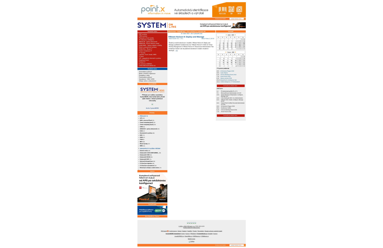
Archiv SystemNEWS (152, 108)
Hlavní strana (172, 31)
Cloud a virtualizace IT (145, 51)
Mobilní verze (191, 239)
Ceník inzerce (173, 231)
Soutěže (189, 231)
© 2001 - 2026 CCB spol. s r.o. (187, 226)
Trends (195, 231)
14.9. (218, 95)
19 (231, 44)
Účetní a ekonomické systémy (148, 47)
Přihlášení (193, 233)
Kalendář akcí (181, 31)
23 (219, 46)
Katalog (184, 231)
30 (219, 48)
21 (239, 44)
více (177, 50)
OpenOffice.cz (188, 236)
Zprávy (179, 231)
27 (235, 46)
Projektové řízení (144, 60)
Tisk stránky (200, 231)
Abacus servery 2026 (226, 78)
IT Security (142, 53)
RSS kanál (164, 231)
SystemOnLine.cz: (202, 233)
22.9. (218, 103)
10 (223, 43)
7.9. (218, 93)
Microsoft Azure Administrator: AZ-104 (231, 93)
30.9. (218, 108)
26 (231, 46)
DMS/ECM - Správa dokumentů (148, 41)
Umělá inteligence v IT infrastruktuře (230, 82)
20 (235, 44)
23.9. (218, 71)
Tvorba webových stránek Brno (191, 227)
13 (235, 43)
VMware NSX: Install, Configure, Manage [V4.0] (232, 100)
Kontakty (210, 233)
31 (223, 48)
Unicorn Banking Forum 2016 (228, 74)
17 (223, 44)
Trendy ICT (142, 62)
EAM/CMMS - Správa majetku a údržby (150, 45)
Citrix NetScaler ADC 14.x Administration (232, 98)
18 (227, 44)
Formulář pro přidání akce (230, 85)
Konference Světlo (226, 108)
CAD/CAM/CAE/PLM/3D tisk (147, 65)
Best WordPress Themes (152, 216)
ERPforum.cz (196, 236)
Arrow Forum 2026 (225, 76)
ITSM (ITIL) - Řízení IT (145, 49)
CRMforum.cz (205, 236)
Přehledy (151, 113)
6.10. (218, 74)
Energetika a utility (144, 75)
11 (227, 43)
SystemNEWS (152, 84)
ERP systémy (143, 34)
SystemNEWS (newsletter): (173, 233)
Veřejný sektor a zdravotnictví (147, 81)
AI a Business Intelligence (146, 40)
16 (219, 44)
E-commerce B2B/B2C (145, 64)
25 (227, 46)
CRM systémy (143, 36)
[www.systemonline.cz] (156, 25)
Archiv (183, 233)
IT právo (141, 56)
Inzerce (152, 171)
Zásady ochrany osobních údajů (213, 231)
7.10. (218, 76)
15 (244, 43)
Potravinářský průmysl (145, 77)
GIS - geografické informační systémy (150, 58)
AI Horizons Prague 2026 (227, 71)
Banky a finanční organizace (147, 73)
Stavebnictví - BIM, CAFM (146, 79)
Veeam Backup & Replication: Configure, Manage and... (232, 95)
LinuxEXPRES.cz (179, 236)
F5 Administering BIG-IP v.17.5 (229, 91)
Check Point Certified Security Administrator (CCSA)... (233, 103)
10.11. (218, 82)
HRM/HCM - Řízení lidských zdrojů (149, 43)
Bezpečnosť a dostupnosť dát (228, 80)
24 (223, 46)
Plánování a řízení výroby (146, 38)
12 (231, 43)
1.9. (218, 91)
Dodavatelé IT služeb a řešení (150, 148)
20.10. (218, 80)
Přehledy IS (144, 116)
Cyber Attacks (224, 73)
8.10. (218, 78)
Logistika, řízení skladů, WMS (147, 54)
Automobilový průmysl (145, 71)
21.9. (218, 100)
